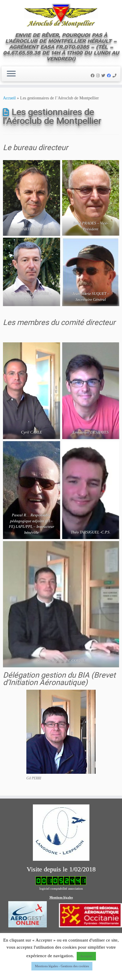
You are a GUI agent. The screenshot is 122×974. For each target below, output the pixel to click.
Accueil (9, 98)
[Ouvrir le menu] (11, 74)
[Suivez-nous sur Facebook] (93, 75)
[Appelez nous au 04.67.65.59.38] (115, 75)
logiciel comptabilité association (61, 888)
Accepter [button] (86, 956)
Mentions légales (61, 897)
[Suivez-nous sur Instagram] (98, 75)
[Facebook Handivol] (110, 75)
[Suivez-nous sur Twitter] (104, 75)
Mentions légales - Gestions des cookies (62, 966)
